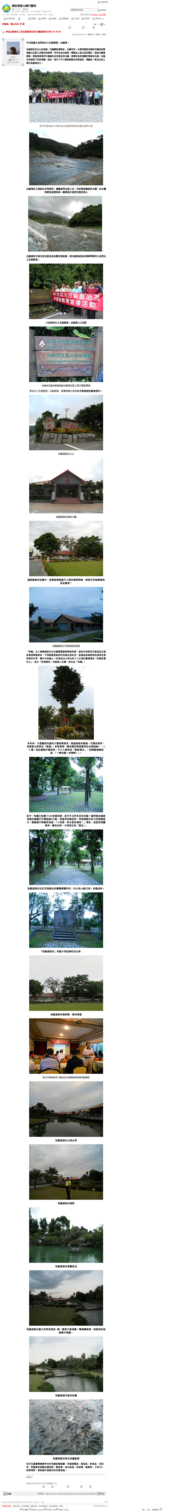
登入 (144, 1510)
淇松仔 (18, 9)
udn (3, 15)
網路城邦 (104, 2)
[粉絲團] (21, 1509)
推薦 (104, 35)
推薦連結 (65, 19)
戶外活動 (22, 15)
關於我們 (16, 1506)
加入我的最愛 (35, 11)
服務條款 (33, 1506)
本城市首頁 (10, 19)
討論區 (23, 19)
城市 (7, 15)
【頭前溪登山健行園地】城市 (37, 15)
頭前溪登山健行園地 (24, 5)
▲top (106, 1502)
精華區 (33, 19)
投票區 (43, 19)
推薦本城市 (25, 11)
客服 (61, 1506)
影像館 (54, 19)
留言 (9, 62)
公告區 (76, 19)
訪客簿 (86, 19)
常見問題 (25, 1506)
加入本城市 (16, 11)
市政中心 (99, 19)
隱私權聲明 (53, 1506)
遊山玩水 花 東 (18, 24)
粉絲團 (25, 1510)
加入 (149, 1510)
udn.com (105, 1506)
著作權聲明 (43, 1506)
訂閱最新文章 (46, 11)
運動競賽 (14, 15)
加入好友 (15, 62)
